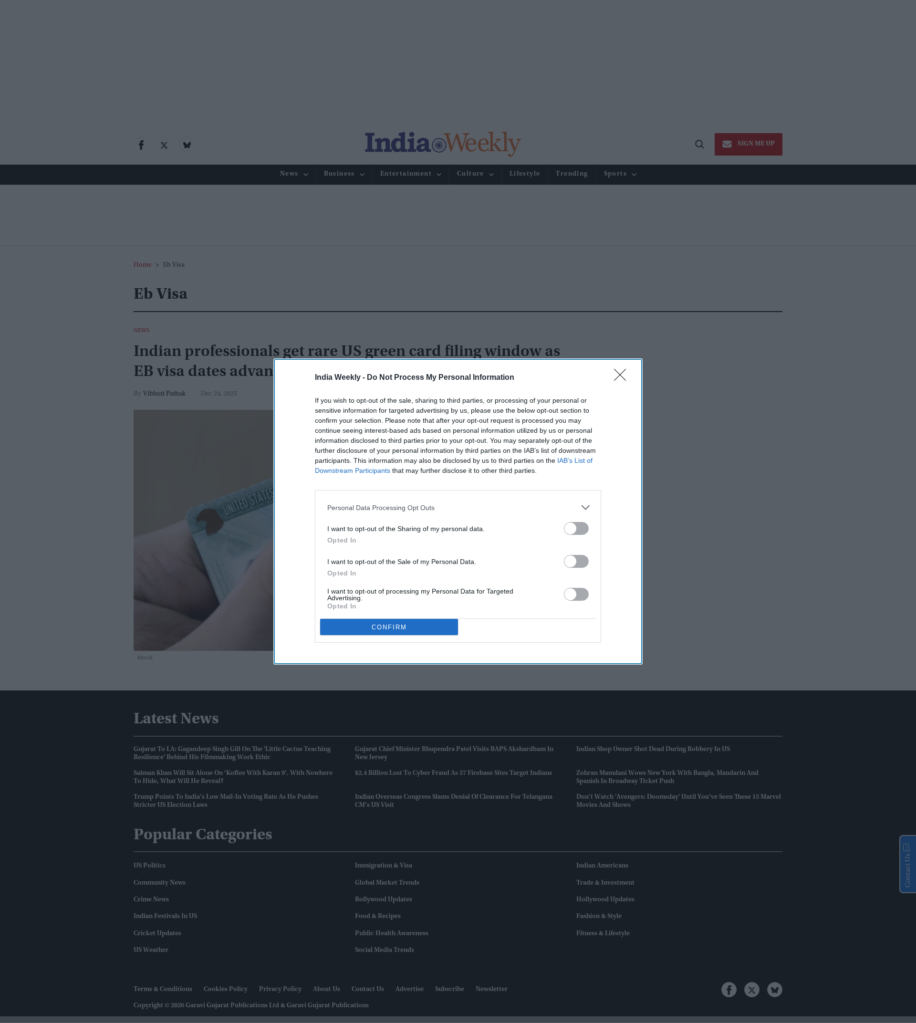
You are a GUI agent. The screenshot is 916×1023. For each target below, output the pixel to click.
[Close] (623, 378)
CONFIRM (389, 627)
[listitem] (458, 507)
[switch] (576, 528)
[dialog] (458, 511)
